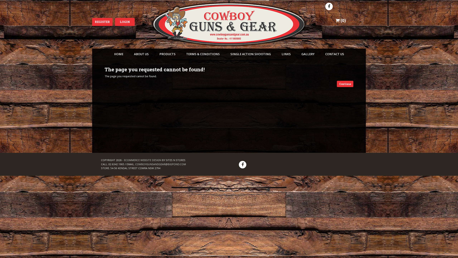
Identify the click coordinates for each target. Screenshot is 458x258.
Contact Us (334, 54)
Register (102, 22)
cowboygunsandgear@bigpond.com (160, 164)
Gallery (308, 54)
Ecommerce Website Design (142, 160)
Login (125, 22)
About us (141, 54)
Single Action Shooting (250, 54)
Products (167, 54)
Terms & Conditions (203, 54)
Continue (345, 84)
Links (286, 54)
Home (118, 54)
